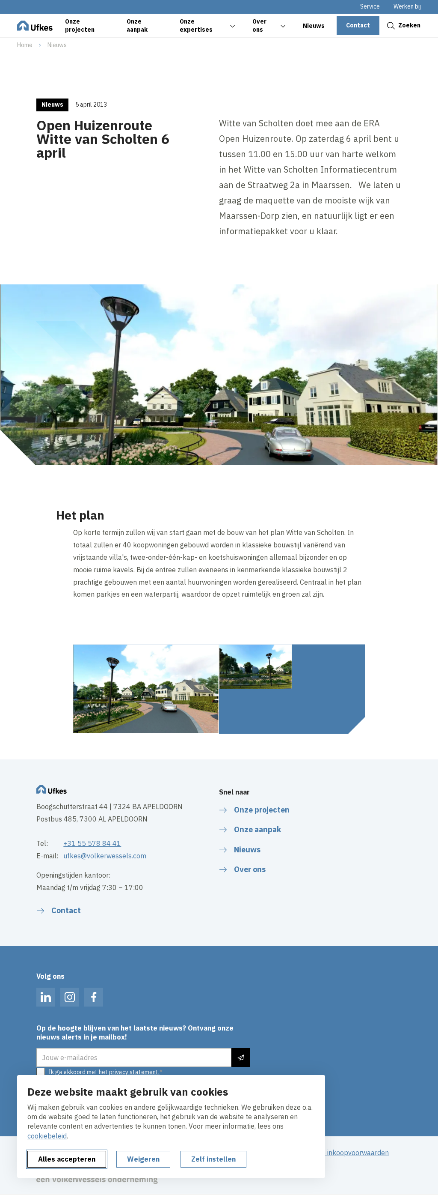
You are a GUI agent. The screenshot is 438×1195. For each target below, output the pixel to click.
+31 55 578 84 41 (92, 843)
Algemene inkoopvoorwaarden (341, 1152)
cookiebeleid (47, 1136)
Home (25, 45)
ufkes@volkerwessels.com (104, 855)
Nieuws (57, 45)
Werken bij (407, 6)
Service (370, 6)
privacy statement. (134, 1072)
